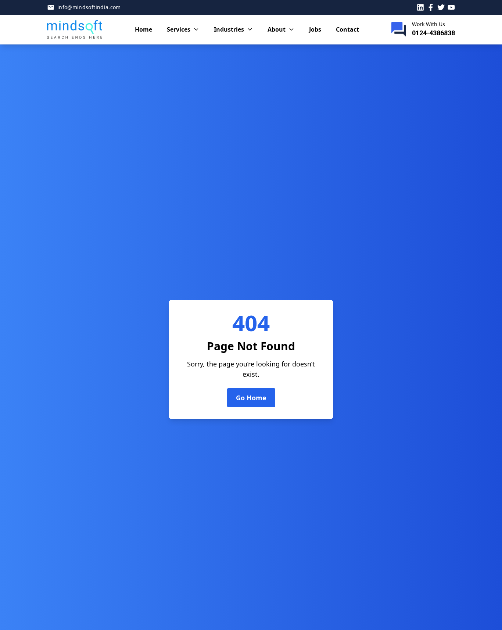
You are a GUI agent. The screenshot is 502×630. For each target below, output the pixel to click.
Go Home (251, 397)
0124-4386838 (433, 33)
